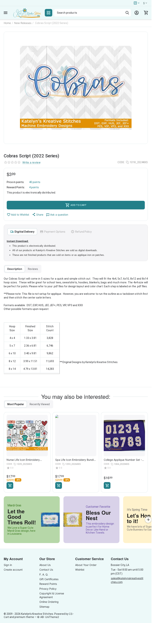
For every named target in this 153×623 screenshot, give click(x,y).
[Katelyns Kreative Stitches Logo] (27, 12)
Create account (13, 569)
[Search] (127, 12)
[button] (37, 214)
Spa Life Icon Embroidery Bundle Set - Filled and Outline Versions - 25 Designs (75, 459)
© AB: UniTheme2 (48, 617)
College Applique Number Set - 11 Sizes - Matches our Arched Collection (123, 459)
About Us (45, 564)
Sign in (8, 564)
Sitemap (44, 606)
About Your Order (85, 564)
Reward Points (48, 583)
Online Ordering (49, 601)
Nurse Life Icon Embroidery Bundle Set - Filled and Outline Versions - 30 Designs (25, 459)
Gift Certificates (48, 579)
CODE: (121, 162)
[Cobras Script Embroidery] (76, 88)
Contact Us (46, 569)
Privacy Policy (48, 588)
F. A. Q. (43, 574)
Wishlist (79, 569)
